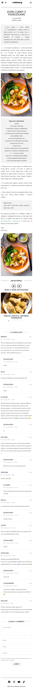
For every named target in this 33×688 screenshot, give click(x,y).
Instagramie (7, 221)
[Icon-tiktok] (24, 682)
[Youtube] (19, 682)
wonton (11, 153)
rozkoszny (17, 2)
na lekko (14, 20)
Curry (2, 48)
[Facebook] (2, 2)
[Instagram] (5, 2)
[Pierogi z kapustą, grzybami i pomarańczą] (16, 303)
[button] (30, 2)
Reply (30, 336)
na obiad (19, 20)
